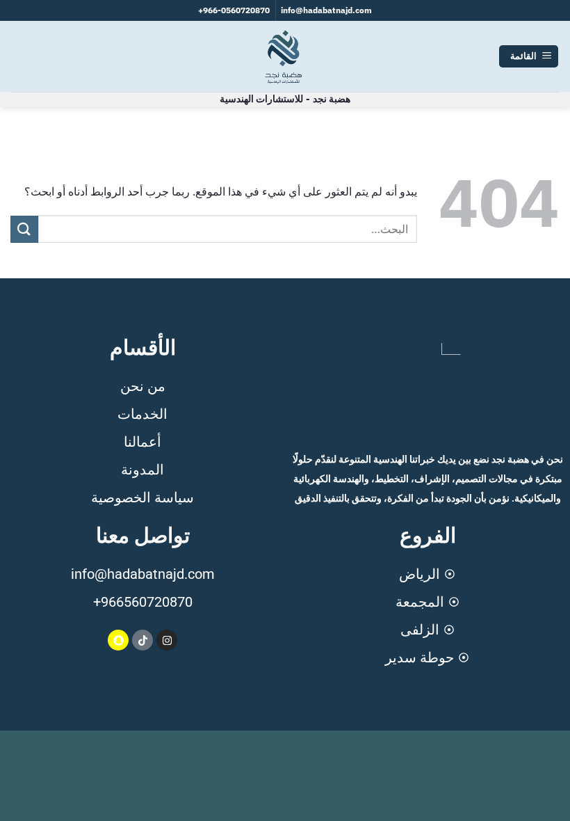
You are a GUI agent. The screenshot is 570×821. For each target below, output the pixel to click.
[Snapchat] (118, 640)
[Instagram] (166, 640)
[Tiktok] (142, 640)
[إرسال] (24, 229)
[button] (528, 56)
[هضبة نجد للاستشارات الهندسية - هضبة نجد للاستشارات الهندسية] (285, 56)
